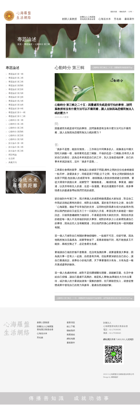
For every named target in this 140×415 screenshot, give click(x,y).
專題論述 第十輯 (15, 108)
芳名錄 (117, 19)
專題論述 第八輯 (15, 101)
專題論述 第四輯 (15, 85)
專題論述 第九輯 (15, 105)
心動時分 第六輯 (15, 139)
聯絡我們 (122, 12)
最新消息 (113, 12)
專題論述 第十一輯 (16, 112)
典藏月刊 (12, 162)
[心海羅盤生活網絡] (17, 15)
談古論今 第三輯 (15, 151)
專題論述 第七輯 (15, 97)
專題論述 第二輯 (15, 78)
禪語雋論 (12, 155)
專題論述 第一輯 (15, 74)
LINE (130, 12)
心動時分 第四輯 (15, 132)
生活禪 (11, 158)
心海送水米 (104, 19)
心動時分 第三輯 (42, 44)
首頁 (19, 44)
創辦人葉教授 (69, 19)
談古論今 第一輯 (15, 143)
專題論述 (28, 44)
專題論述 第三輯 (15, 82)
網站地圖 (71, 339)
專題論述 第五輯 (15, 89)
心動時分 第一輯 (15, 120)
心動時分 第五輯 (15, 135)
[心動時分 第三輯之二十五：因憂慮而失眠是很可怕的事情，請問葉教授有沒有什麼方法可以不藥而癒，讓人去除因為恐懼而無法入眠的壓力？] (94, 87)
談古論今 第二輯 (15, 147)
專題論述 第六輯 (15, 93)
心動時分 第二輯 (15, 124)
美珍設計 (114, 377)
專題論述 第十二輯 (16, 116)
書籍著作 (129, 19)
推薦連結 (71, 334)
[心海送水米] (26, 182)
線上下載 (71, 326)
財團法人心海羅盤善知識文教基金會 (87, 18)
